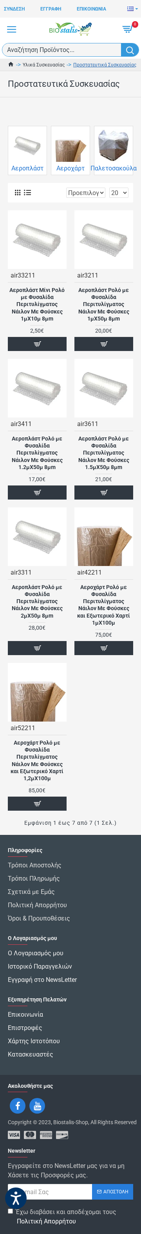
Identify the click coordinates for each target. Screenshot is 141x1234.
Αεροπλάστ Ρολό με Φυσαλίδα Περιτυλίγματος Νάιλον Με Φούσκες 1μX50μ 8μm (103, 304)
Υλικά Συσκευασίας (44, 65)
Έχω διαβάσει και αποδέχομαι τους (66, 1216)
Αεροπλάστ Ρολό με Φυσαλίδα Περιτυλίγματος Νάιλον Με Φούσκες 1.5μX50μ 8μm (103, 452)
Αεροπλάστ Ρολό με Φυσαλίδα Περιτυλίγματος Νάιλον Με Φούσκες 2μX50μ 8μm (37, 601)
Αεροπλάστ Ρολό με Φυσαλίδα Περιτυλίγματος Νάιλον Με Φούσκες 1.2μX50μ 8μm (37, 452)
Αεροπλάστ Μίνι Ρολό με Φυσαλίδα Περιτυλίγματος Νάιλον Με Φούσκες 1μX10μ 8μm (37, 304)
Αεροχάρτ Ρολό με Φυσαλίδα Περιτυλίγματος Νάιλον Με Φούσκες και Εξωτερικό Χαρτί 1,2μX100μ (37, 760)
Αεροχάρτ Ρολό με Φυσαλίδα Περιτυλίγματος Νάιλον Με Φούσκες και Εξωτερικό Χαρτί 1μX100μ (103, 605)
